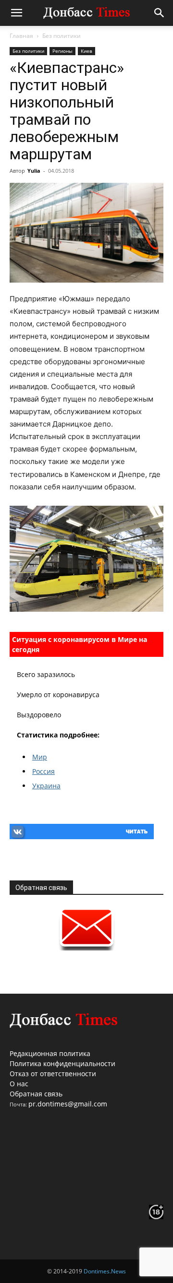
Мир (39, 756)
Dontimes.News (105, 1271)
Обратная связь (36, 1093)
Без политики (61, 36)
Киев (86, 51)
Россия (43, 771)
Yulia (33, 170)
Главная (21, 36)
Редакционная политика (50, 1053)
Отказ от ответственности (53, 1073)
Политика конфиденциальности (62, 1063)
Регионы (62, 51)
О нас (19, 1083)
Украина (46, 785)
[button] (16, 13)
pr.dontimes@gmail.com (67, 1103)
